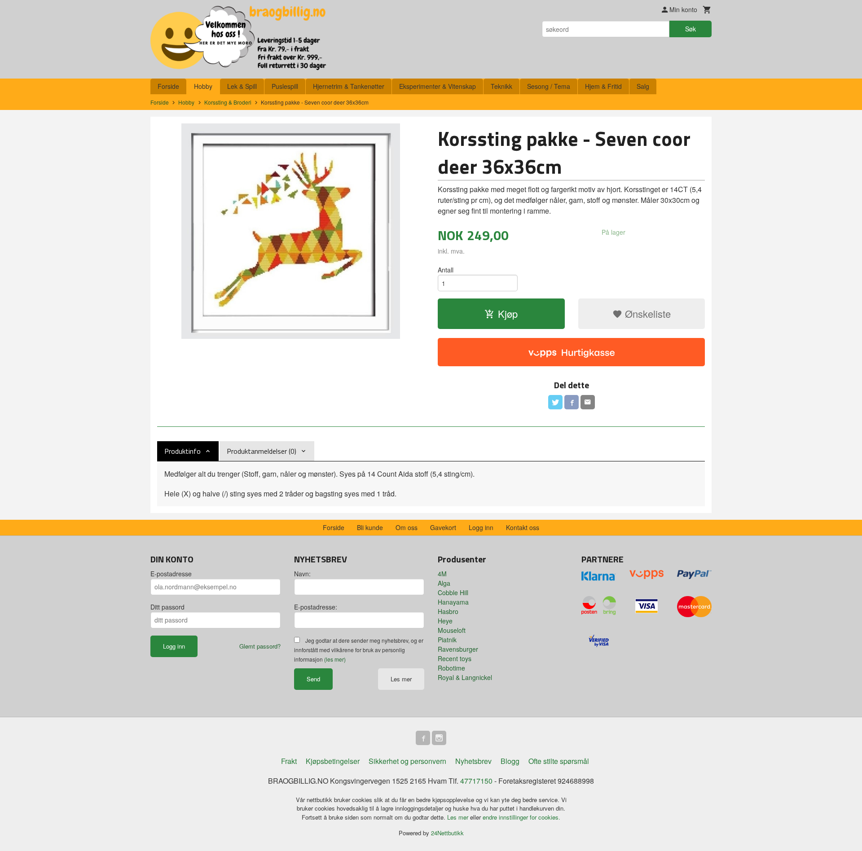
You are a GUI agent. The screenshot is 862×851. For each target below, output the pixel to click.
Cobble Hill (453, 592)
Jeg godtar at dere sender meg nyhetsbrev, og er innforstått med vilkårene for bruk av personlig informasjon (358, 649)
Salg (643, 86)
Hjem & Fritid (603, 86)
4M (442, 573)
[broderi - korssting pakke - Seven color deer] (290, 231)
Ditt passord (167, 606)
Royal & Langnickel (465, 677)
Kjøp (508, 313)
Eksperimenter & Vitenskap (437, 86)
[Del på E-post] (588, 402)
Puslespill (285, 86)
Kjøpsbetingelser (333, 761)
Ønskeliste (646, 313)
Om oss (407, 527)
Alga (444, 583)
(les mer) (335, 659)
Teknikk (501, 86)
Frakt (289, 761)
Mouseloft (452, 630)
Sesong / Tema (548, 86)
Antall (445, 269)
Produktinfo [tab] (182, 451)
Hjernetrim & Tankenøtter (348, 86)
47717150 (476, 781)
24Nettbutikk (447, 833)
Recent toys (454, 658)
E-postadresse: (315, 606)
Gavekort (443, 527)
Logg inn (481, 527)
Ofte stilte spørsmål (558, 761)
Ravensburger (458, 649)
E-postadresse (171, 573)
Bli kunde (370, 527)
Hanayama (453, 601)
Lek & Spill (242, 86)
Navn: (302, 573)
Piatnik (447, 639)
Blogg (510, 761)
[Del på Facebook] (571, 402)
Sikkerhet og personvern (407, 761)
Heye (445, 620)
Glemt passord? (260, 646)
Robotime (451, 667)
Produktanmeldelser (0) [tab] (261, 451)
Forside (168, 86)
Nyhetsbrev (473, 761)
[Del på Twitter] (555, 402)
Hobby (203, 86)
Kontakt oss (522, 527)
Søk (690, 28)
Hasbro (448, 611)
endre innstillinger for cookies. (521, 817)
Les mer (401, 679)
